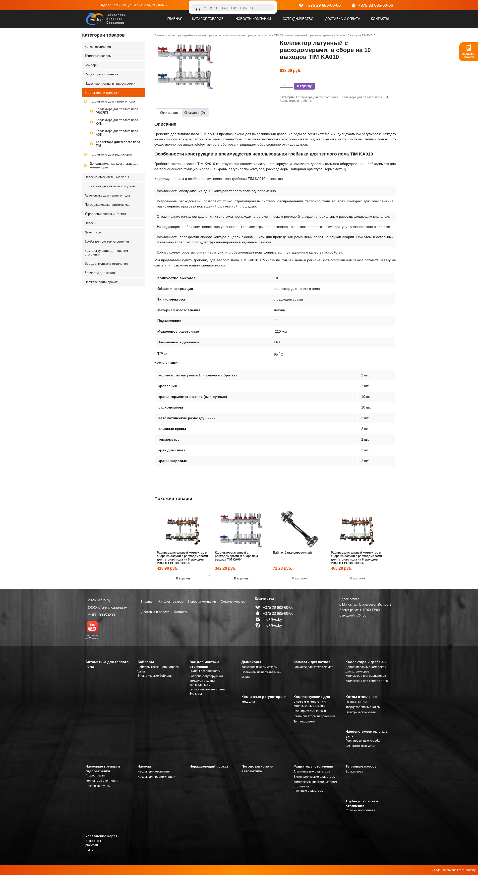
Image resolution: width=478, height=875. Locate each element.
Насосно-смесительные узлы (107, 177)
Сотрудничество (298, 19)
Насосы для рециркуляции (156, 776)
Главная (174, 19)
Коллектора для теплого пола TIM (258, 35)
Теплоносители (304, 721)
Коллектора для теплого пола (216, 35)
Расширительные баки (310, 711)
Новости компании (253, 19)
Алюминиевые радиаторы (312, 771)
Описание (169, 112)
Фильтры (195, 693)
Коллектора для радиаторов (111, 154)
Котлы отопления (98, 47)
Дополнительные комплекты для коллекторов (114, 165)
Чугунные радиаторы (309, 790)
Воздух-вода (354, 771)
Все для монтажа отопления (106, 263)
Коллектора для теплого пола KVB (117, 121)
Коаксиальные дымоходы (259, 667)
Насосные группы (98, 786)
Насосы (90, 223)
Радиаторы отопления (101, 74)
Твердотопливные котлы (363, 707)
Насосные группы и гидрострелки (110, 83)
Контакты (380, 19)
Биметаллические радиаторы (315, 776)
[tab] (169, 112)
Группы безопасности (205, 671)
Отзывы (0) (194, 112)
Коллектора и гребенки (181, 35)
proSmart (91, 845)
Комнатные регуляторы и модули (110, 186)
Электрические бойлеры (154, 675)
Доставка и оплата (342, 19)
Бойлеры (91, 65)
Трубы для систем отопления (107, 241)
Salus (89, 850)
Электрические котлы (361, 712)
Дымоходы (93, 232)
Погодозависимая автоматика (107, 204)
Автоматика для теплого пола (107, 195)
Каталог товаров (208, 19)
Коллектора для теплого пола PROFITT (117, 110)
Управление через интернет (105, 214)
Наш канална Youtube (92, 637)
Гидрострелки (95, 775)
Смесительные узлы (360, 746)
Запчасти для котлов (101, 273)
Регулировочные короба (363, 740)
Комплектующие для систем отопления (106, 252)
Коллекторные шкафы (309, 706)
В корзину (304, 86)
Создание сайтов (444, 870)
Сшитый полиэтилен (360, 810)
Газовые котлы (356, 702)
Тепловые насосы (98, 56)
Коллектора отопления (101, 780)
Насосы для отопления (154, 771)
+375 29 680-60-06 (323, 5)
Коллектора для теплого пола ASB (117, 132)
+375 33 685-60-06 (375, 5)
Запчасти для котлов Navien (313, 667)
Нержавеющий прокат (101, 282)
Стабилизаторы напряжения (314, 716)
